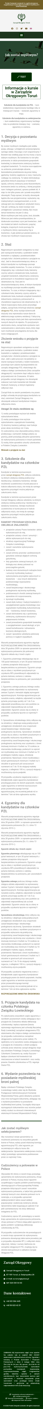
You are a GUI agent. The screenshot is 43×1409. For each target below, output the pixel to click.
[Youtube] (26, 28)
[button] (21, 35)
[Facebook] (12, 28)
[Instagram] (17, 28)
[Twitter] (21, 28)
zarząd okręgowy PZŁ (15, 475)
